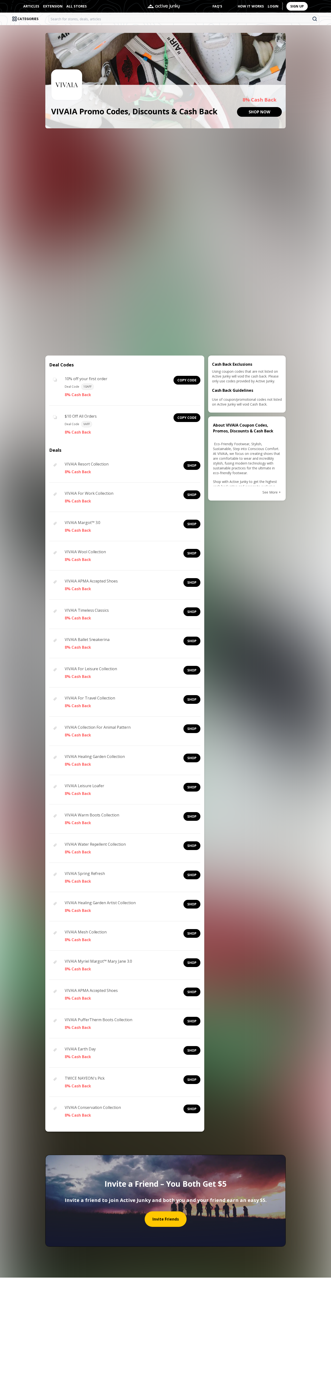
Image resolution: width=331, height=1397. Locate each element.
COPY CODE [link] (187, 380)
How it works (251, 6)
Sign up (297, 6)
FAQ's (217, 6)
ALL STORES (76, 6)
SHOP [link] (192, 465)
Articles (31, 6)
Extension (53, 6)
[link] (259, 112)
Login (273, 6)
